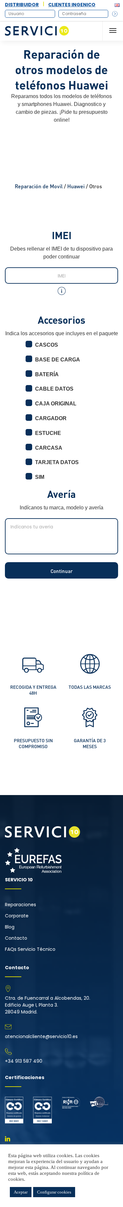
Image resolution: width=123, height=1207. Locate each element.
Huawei (76, 186)
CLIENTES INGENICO (71, 4)
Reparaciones (20, 904)
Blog (9, 927)
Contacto (16, 938)
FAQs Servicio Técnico (30, 949)
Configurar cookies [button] (54, 1192)
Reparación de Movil (39, 186)
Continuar (62, 571)
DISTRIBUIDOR (22, 4)
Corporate (17, 915)
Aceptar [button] (21, 1192)
